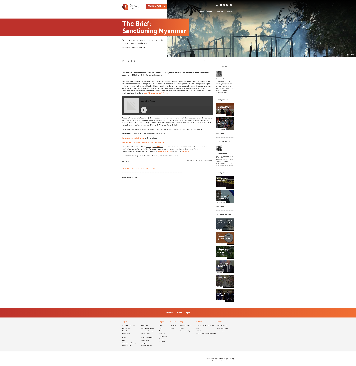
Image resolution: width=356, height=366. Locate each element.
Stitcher (160, 147)
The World (162, 342)
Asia (151, 64)
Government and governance (129, 64)
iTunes (148, 147)
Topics (209, 11)
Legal (182, 322)
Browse (201, 11)
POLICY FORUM (156, 6)
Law (123, 340)
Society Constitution (222, 328)
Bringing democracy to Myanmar (133, 138)
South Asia (162, 334)
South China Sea (127, 346)
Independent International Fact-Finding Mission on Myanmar (143, 142)
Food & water (126, 334)
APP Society (199, 331)
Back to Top (126, 161)
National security (145, 340)
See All (219, 133)
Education (125, 331)
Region (161, 322)
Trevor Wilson (128, 48)
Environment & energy (147, 331)
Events (229, 11)
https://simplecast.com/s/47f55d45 (155, 93)
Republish (207, 61)
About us (169, 312)
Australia (162, 64)
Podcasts (219, 11)
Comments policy (185, 331)
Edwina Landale (140, 48)
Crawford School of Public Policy (205, 326)
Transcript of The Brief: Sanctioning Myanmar (138, 168)
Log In (187, 312)
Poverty (172, 328)
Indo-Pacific (173, 326)
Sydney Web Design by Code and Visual (222, 360)
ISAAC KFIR (219, 272)
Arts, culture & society (128, 326)
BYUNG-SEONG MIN (221, 258)
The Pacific (162, 339)
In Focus (173, 322)
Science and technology (129, 343)
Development (126, 328)
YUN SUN (219, 229)
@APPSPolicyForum (165, 151)
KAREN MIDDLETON (221, 244)
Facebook (185, 151)
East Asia (161, 331)
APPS (197, 328)
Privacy (182, 328)
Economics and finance (147, 328)
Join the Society (221, 331)
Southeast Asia (156, 64)
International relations (143, 64)
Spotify (154, 147)
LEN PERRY (219, 286)
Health (124, 338)
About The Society (222, 326)
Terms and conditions (186, 326)
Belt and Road (144, 326)
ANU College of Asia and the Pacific (206, 334)
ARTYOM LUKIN (220, 301)
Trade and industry (146, 346)
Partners (179, 312)
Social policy (144, 343)
